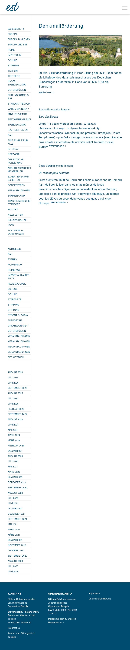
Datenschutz (16, 28)
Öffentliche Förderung (15, 161)
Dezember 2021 (17, 513)
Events (12, 259)
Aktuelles (14, 248)
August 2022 (15, 492)
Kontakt (13, 209)
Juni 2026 (13, 382)
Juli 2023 (13, 461)
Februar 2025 (16, 408)
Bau (10, 135)
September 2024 (17, 414)
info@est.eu (14, 627)
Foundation (15, 264)
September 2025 (17, 387)
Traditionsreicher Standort (19, 202)
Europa (12, 34)
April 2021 (14, 529)
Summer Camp (16, 195)
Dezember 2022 (17, 482)
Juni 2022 (13, 503)
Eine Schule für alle (18, 142)
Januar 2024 (15, 450)
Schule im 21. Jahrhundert (16, 232)
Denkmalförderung (61, 25)
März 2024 (14, 440)
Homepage (14, 269)
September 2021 (17, 519)
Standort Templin (19, 103)
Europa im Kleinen (19, 39)
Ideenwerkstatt (18, 219)
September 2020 (17, 555)
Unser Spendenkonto (17, 83)
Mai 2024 (13, 429)
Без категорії (16, 357)
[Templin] (80, 50)
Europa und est (17, 44)
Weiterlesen (45, 92)
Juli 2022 (13, 498)
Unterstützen (17, 89)
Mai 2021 (13, 524)
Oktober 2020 (16, 550)
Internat (13, 148)
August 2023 (15, 456)
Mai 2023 (13, 466)
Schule (12, 60)
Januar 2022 (15, 508)
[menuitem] (123, 7)
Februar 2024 (16, 445)
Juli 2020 (13, 566)
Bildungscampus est (18, 96)
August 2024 (15, 419)
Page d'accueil (17, 283)
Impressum (14, 55)
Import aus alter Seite (18, 276)
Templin (13, 70)
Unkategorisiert (18, 325)
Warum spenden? (18, 108)
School (12, 288)
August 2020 (15, 560)
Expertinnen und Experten (18, 178)
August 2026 (15, 372)
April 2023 (14, 471)
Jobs (11, 225)
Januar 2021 (15, 539)
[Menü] (123, 7)
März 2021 (14, 534)
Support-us (15, 320)
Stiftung (13, 65)
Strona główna (18, 315)
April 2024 (14, 435)
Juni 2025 (13, 403)
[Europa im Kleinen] (13, 7)
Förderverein (16, 185)
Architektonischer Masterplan (19, 169)
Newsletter (15, 214)
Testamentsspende (19, 119)
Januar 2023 (15, 477)
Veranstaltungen (19, 190)
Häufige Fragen (18, 129)
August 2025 (15, 393)
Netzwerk (14, 154)
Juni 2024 (13, 424)
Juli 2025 (13, 398)
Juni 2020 (13, 571)
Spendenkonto (17, 124)
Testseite (14, 76)
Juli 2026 (13, 377)
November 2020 (17, 545)
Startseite (14, 299)
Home (11, 49)
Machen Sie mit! (17, 114)
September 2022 (17, 487)
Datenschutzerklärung (100, 598)
